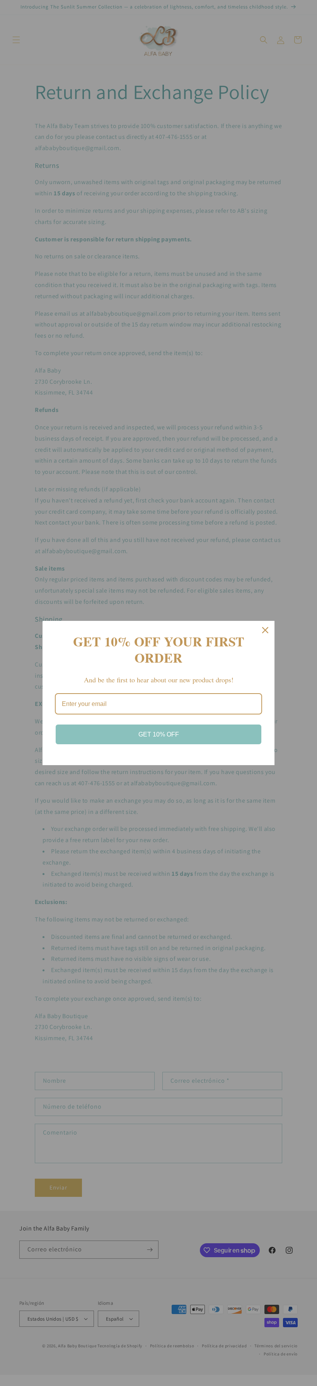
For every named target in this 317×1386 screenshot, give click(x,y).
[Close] (265, 630)
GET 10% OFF (158, 734)
